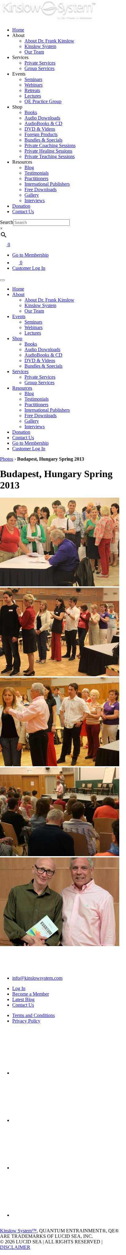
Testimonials (36, 173)
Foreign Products (40, 134)
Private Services (39, 62)
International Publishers (47, 184)
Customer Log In (28, 268)
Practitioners (36, 178)
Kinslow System (40, 46)
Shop (17, 338)
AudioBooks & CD (43, 123)
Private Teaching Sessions (49, 156)
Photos (6, 459)
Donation (21, 206)
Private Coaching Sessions (50, 145)
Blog (29, 167)
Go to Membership (30, 255)
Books (30, 112)
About (18, 294)
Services (20, 371)
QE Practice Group (42, 101)
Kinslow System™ (18, 1230)
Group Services (39, 68)
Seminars (33, 79)
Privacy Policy (26, 1020)
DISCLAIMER (15, 1247)
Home (18, 29)
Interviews (34, 200)
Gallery (31, 195)
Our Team (34, 51)
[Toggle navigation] (2, 280)
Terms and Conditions (33, 1015)
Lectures (32, 95)
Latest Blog (23, 999)
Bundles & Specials (43, 140)
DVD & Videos (39, 129)
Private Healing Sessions (48, 151)
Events (18, 316)
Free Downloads (40, 189)
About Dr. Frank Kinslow (49, 40)
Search (6, 222)
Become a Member (30, 994)
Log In (18, 988)
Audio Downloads (42, 118)
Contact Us (23, 211)
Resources (22, 388)
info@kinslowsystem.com (37, 978)
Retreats (32, 90)
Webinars (33, 84)
